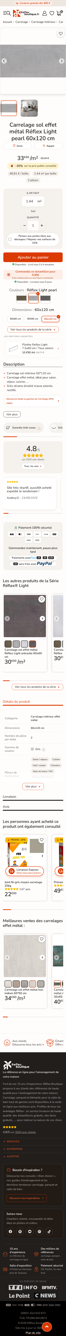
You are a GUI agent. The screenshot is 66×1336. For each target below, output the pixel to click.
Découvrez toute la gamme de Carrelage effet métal (30, 401)
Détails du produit (16, 701)
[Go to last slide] (4, 61)
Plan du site (33, 1333)
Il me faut (33, 193)
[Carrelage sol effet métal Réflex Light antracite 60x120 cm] (45, 298)
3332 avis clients (25, 1132)
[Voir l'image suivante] (42, 618)
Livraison (9, 796)
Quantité (33, 217)
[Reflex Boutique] (26, 13)
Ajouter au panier (33, 257)
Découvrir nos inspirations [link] (25, 1198)
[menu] (7, 13)
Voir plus (12, 414)
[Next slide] (61, 61)
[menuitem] (9, 108)
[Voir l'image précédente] (7, 618)
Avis (6, 806)
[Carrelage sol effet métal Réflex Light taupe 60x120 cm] (21, 298)
